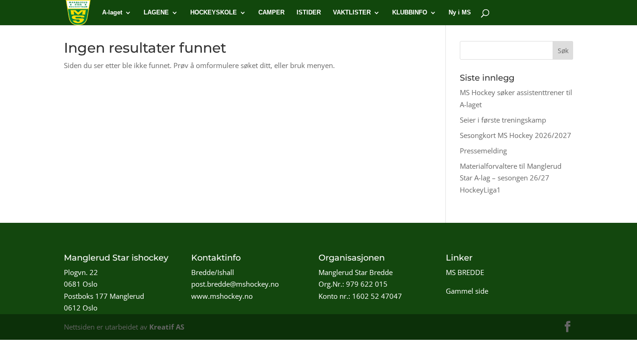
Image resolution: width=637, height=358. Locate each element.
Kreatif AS (166, 326)
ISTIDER (309, 12)
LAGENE (156, 12)
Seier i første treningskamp (503, 119)
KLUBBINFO (409, 12)
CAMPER (271, 12)
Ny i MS (460, 12)
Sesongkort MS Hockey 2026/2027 (515, 135)
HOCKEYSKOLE (213, 12)
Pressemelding (483, 150)
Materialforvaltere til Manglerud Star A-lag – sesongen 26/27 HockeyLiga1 (510, 177)
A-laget (112, 12)
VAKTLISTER (352, 12)
